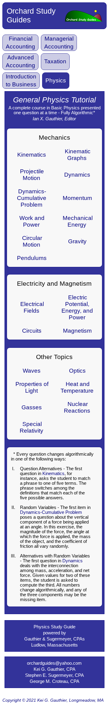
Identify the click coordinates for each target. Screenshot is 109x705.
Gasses (31, 407)
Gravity (77, 241)
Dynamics (77, 174)
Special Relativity (31, 427)
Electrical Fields (32, 307)
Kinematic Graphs (78, 154)
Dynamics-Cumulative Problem (31, 198)
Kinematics (31, 154)
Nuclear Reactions (77, 407)
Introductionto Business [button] (21, 80)
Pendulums (32, 258)
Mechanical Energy (78, 221)
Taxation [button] (55, 61)
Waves (32, 370)
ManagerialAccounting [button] (59, 42)
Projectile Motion (32, 174)
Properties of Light (31, 387)
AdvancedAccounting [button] (20, 61)
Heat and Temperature (77, 387)
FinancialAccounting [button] (20, 42)
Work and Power (32, 221)
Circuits (31, 331)
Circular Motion (32, 241)
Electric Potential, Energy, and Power (77, 307)
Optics (77, 370)
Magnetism (77, 331)
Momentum (77, 198)
